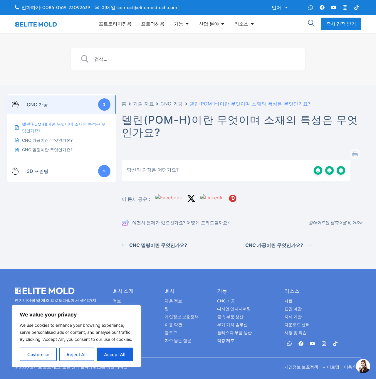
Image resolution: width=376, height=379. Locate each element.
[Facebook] (322, 7)
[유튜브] (333, 7)
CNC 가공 (171, 104)
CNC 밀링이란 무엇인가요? (158, 245)
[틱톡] (356, 7)
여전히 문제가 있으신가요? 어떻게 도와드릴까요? (181, 222)
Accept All (114, 354)
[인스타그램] (345, 7)
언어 (276, 7)
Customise (38, 354)
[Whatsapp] (310, 7)
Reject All (77, 354)
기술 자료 (143, 104)
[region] (76, 336)
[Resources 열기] (252, 23)
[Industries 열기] (222, 23)
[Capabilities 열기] (187, 23)
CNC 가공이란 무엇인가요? (274, 245)
